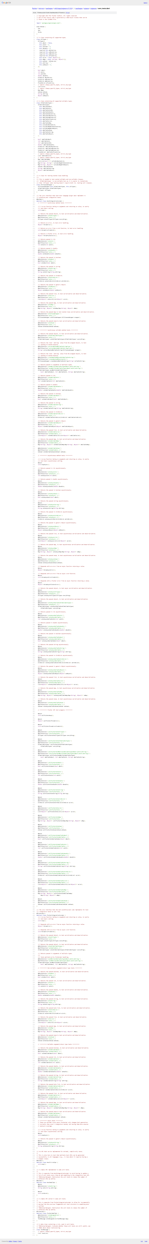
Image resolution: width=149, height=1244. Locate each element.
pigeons (93, 8)
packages (49, 8)
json (146, 1241)
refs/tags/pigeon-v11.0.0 (63, 8)
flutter (34, 8)
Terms (20, 1241)
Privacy (15, 1241)
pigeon (86, 8)
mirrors (41, 8)
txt (142, 1241)
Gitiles (10, 1241)
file (67, 12)
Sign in (145, 3)
